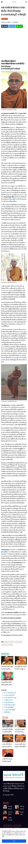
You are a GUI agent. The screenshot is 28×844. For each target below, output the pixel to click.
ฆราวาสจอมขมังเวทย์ (10, 693)
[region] (14, 836)
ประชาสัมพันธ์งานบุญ (10, 697)
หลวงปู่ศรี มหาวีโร (14, 199)
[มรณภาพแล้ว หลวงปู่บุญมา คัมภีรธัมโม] (20, 738)
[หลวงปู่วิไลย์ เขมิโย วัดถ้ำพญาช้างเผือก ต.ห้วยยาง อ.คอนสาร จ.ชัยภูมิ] (7, 676)
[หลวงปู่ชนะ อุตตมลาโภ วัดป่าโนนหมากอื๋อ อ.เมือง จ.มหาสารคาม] (20, 723)
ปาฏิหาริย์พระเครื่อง (9, 705)
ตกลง (14, 841)
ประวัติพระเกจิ (8, 700)
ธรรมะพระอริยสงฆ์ (9, 695)
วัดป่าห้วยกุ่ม (11, 641)
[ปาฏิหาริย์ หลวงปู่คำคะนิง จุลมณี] (7, 753)
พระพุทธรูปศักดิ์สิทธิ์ (9, 710)
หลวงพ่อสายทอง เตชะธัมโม (7, 644)
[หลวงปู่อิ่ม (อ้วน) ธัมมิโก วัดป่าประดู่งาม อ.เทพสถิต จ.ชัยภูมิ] (21, 660)
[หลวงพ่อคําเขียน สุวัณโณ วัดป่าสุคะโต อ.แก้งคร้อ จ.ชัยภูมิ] (7, 660)
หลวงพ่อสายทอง (18, 641)
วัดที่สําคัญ (7, 712)
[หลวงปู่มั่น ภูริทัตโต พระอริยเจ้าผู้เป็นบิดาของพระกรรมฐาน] (7, 723)
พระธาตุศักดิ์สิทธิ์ (9, 707)
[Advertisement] (14, 42)
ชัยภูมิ (6, 641)
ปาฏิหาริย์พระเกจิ (9, 702)
